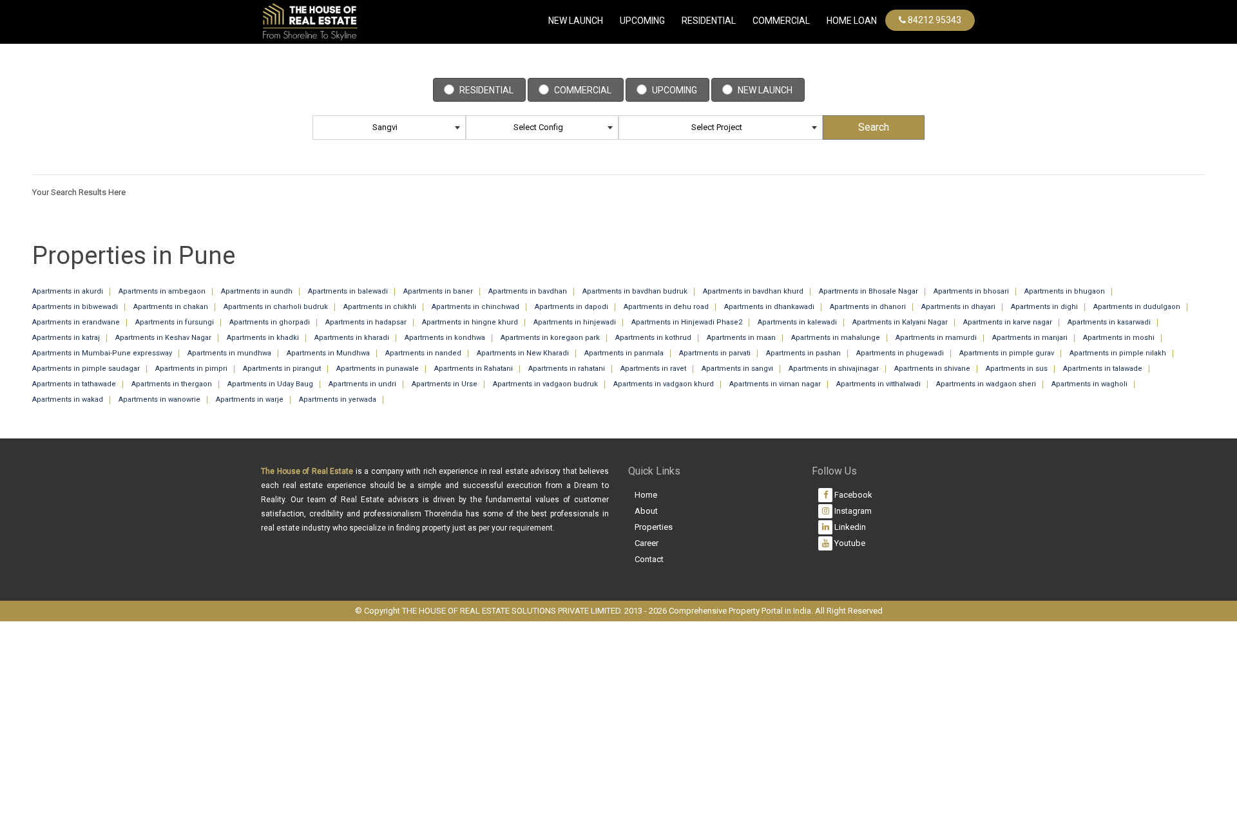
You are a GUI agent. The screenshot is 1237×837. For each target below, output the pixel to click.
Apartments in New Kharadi (523, 353)
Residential (709, 20)
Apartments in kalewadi (797, 322)
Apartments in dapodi (571, 307)
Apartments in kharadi (351, 338)
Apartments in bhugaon (1064, 291)
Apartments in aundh (256, 291)
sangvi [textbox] (385, 127)
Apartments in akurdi (67, 291)
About (646, 511)
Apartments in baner (438, 291)
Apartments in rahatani (566, 368)
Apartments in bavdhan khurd (753, 291)
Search (873, 127)
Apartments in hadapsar (366, 322)
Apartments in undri (362, 384)
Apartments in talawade (1102, 368)
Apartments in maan (741, 338)
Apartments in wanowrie (159, 399)
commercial (781, 20)
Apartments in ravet (653, 368)
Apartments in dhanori (868, 307)
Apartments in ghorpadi (269, 322)
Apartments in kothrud (653, 338)
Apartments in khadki (263, 338)
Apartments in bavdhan (527, 291)
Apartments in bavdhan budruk (634, 291)
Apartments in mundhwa (229, 353)
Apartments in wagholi (1089, 384)
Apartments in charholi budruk (276, 307)
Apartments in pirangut (282, 368)
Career (646, 543)
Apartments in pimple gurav (1006, 353)
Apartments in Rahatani (473, 368)
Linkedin (849, 527)
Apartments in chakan (170, 307)
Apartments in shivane (932, 368)
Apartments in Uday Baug (270, 384)
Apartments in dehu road (666, 307)
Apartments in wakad (67, 399)
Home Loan (852, 20)
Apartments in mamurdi (936, 338)
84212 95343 (933, 20)
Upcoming (642, 20)
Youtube (848, 543)
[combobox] (389, 127)
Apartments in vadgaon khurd (663, 384)
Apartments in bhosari (971, 291)
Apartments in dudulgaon (1136, 307)
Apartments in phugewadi (900, 353)
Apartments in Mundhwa (328, 353)
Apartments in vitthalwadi (878, 384)
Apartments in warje (249, 399)
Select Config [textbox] (538, 127)
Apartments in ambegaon (162, 291)
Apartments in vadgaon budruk (545, 384)
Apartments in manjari (1030, 338)
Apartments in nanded (423, 353)
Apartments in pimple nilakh (1117, 353)
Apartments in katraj (66, 338)
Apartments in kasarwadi (1109, 322)
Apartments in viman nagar (775, 384)
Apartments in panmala (624, 353)
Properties (654, 527)
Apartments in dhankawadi (769, 307)
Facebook (852, 495)
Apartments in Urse (444, 384)
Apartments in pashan (803, 353)
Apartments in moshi (1119, 338)
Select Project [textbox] (716, 127)
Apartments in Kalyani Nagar (900, 322)
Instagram (852, 511)
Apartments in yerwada (337, 399)
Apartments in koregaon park (550, 338)
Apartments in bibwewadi (75, 307)
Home (646, 495)
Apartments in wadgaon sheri (986, 384)
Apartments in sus (1017, 368)
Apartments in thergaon (171, 384)
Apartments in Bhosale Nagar (868, 291)
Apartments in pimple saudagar (86, 368)
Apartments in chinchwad (475, 307)
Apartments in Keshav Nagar (163, 338)
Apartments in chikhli (379, 307)
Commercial (582, 90)
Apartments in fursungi (174, 322)
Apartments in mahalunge (835, 338)
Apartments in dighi (1044, 307)
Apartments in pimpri (191, 368)
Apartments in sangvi (737, 368)
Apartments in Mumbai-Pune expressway (102, 353)
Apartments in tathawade (74, 384)
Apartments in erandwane (76, 322)
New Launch (575, 20)
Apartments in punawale (377, 368)
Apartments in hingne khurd (470, 322)
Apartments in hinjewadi (574, 322)
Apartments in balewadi (348, 291)
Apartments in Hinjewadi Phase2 (686, 322)
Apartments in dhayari (958, 307)
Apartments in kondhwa (445, 338)
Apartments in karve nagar (1007, 322)
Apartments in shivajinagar (834, 368)
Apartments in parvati (715, 353)
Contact (649, 559)
